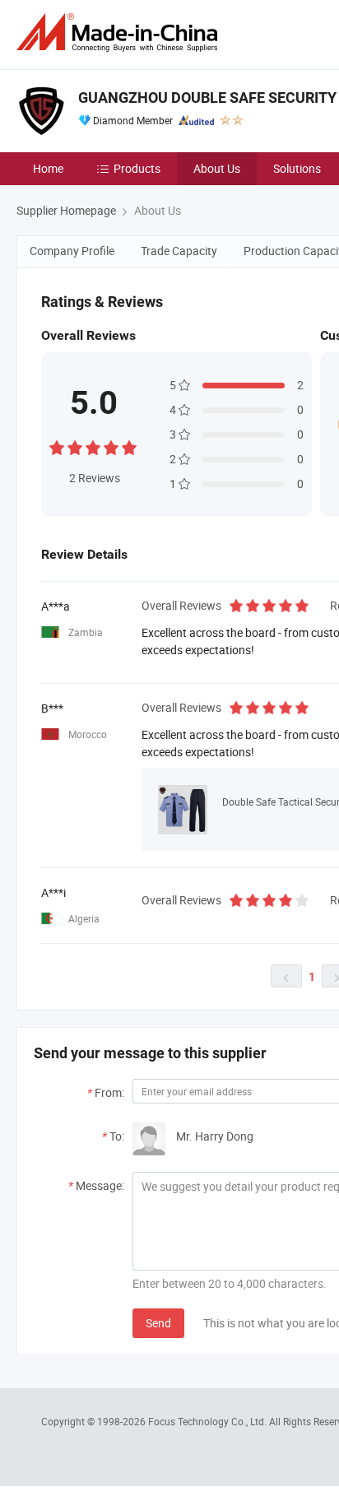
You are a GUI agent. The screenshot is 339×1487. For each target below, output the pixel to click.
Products (137, 168)
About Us (216, 168)
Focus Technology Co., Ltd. (208, 1421)
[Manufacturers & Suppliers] (120, 32)
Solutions (297, 168)
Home (48, 168)
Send (158, 1323)
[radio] (56, 445)
